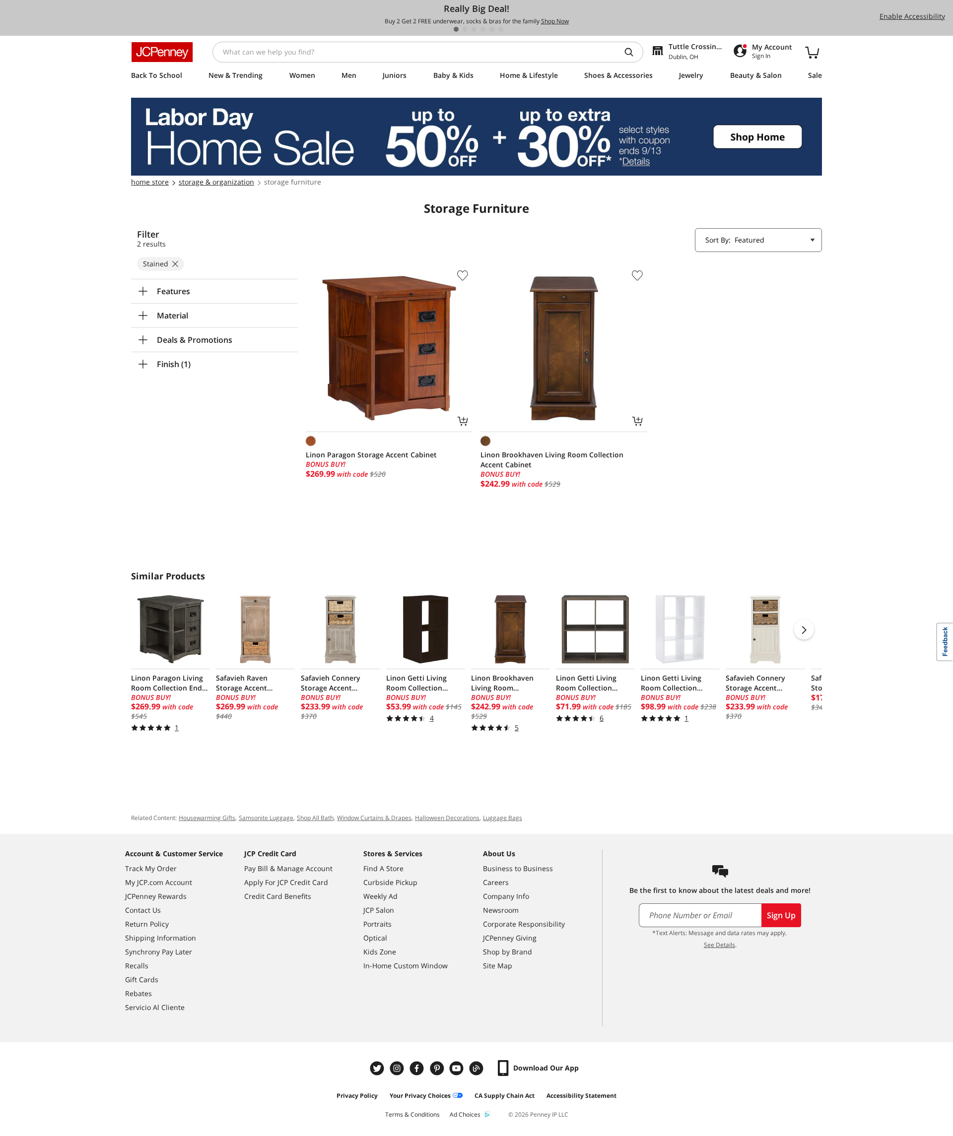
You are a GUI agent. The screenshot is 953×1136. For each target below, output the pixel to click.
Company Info (506, 896)
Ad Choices (465, 1114)
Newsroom (501, 910)
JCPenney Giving (510, 938)
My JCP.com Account (158, 882)
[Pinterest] (438, 1068)
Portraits (377, 924)
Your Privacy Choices (420, 1095)
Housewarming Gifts (207, 818)
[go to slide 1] (456, 29)
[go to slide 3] (474, 29)
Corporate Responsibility (524, 924)
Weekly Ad (380, 896)
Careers (496, 882)
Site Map (497, 965)
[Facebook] (418, 1068)
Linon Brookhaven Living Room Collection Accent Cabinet (551, 459)
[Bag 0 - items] (812, 52)
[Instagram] (398, 1068)
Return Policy (147, 924)
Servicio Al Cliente (155, 1007)
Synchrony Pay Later (158, 951)
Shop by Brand (507, 951)
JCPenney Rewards (156, 896)
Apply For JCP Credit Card (286, 882)
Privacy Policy (357, 1095)
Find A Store (383, 868)
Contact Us (143, 910)
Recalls (136, 965)
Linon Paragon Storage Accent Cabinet (371, 454)
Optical (375, 938)
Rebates (138, 993)
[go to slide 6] (500, 29)
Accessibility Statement (581, 1095)
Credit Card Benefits (277, 896)
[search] (633, 52)
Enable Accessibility (912, 16)
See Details (719, 945)
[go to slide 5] (491, 29)
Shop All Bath (315, 818)
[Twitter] (378, 1068)
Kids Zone (379, 951)
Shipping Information (160, 938)
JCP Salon (378, 910)
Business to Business (518, 868)
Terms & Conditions (412, 1114)
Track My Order (151, 868)
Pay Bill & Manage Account (288, 868)
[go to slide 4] (482, 29)
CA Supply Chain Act (505, 1095)
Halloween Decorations (447, 818)
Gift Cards (141, 979)
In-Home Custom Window (405, 965)
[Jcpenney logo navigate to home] (162, 52)
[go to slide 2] (465, 29)
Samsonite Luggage (266, 818)
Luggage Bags (502, 818)
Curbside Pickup (390, 882)
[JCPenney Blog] (477, 1068)
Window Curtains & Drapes (374, 818)
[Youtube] (458, 1068)
